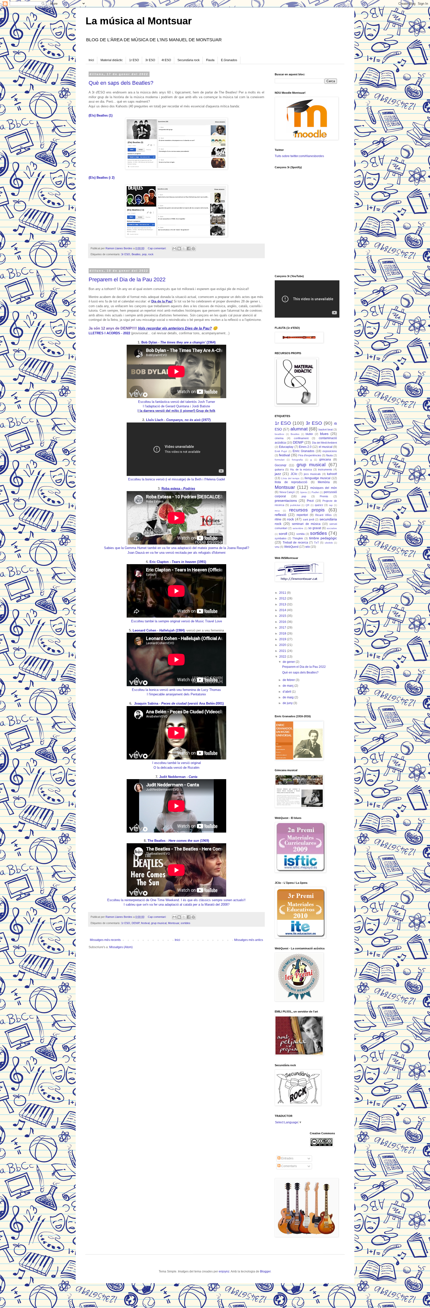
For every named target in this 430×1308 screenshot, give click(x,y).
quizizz (319, 505)
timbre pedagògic (323, 538)
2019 (283, 639)
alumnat (299, 428)
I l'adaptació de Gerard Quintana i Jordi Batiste (176, 406)
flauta (329, 455)
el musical (325, 447)
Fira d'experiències (309, 455)
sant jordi (308, 519)
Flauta (210, 60)
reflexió (280, 515)
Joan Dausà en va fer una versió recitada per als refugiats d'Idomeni (176, 552)
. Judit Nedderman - (177, 777)
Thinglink (297, 538)
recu (277, 510)
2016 (283, 622)
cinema (279, 438)
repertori (302, 515)
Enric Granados (303, 451)
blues (324, 434)
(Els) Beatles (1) (100, 115)
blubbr (309, 433)
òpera (303, 492)
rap (331, 505)
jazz (278, 474)
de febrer (289, 680)
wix (307, 547)
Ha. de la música (301, 469)
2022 (283, 656)
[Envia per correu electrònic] (174, 248)
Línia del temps (290, 478)
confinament (301, 438)
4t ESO (166, 60)
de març (288, 685)
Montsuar (173, 923)
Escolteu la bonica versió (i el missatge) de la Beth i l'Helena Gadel (176, 479)
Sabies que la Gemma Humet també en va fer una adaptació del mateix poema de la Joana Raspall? (176, 548)
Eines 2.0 (305, 447)
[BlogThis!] (179, 248)
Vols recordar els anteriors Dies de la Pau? (175, 328)
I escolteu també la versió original (176, 763)
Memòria (324, 482)
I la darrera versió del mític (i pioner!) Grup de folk (176, 411)
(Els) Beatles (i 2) (101, 177)
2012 (283, 598)
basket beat (326, 429)
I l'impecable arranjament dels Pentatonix (176, 694)
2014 (283, 610)
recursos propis (307, 509)
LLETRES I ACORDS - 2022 (109, 333)
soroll (283, 534)
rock (151, 254)
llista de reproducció (291, 482)
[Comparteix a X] (183, 248)
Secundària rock (188, 60)
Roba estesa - (178, 488)
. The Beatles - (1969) (177, 841)
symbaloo (280, 538)
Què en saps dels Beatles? (121, 83)
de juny (288, 703)
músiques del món (323, 488)
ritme (278, 519)
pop (144, 254)
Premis (324, 496)
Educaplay (286, 447)
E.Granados (229, 60)
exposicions (329, 451)
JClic (294, 474)
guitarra (279, 469)
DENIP (136, 923)
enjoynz (224, 1271)
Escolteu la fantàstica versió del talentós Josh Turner (176, 402)
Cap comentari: (157, 248)
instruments (325, 469)
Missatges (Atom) (121, 947)
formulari (279, 459)
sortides (185, 923)
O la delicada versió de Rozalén (176, 767)
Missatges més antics (248, 940)
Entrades (286, 1158)
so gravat (314, 528)
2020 (283, 645)
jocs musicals (312, 473)
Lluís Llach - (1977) (178, 420)
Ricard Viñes (323, 514)
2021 (283, 651)
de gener (289, 662)
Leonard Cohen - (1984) (159, 630)
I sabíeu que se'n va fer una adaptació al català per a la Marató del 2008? (176, 904)
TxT (316, 542)
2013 (283, 604)
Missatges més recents (105, 940)
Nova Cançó (287, 492)
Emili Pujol (281, 451)
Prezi (310, 501)
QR (307, 505)
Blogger (265, 1271)
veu (277, 546)
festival (145, 923)
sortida (300, 533)
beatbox (279, 434)
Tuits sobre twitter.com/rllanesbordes (299, 156)
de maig (288, 697)
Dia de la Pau (161, 301)
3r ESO (150, 60)
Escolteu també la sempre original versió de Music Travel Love (176, 621)
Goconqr (280, 465)
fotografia (297, 459)
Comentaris (288, 1166)
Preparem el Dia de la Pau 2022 (127, 279)
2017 (283, 627)
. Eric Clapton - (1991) (177, 562)
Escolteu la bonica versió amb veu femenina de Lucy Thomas (176, 690)
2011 (283, 592)
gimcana (325, 459)
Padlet (315, 492)
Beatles (136, 254)
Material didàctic (112, 60)
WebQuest (291, 547)
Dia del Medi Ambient (324, 442)
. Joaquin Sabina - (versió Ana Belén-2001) (177, 703)
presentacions (286, 501)
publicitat (295, 505)
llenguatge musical (317, 478)
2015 (283, 616)
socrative (332, 528)
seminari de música (306, 524)
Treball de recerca (295, 542)
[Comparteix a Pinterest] (193, 248)
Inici (91, 60)
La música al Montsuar (139, 20)
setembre (298, 528)
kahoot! (332, 474)
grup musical (158, 923)
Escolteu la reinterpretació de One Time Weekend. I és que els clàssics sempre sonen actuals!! (176, 900)
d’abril (287, 691)
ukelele (329, 542)
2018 (283, 633)
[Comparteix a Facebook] (188, 248)
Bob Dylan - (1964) (177, 342)
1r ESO (134, 60)
